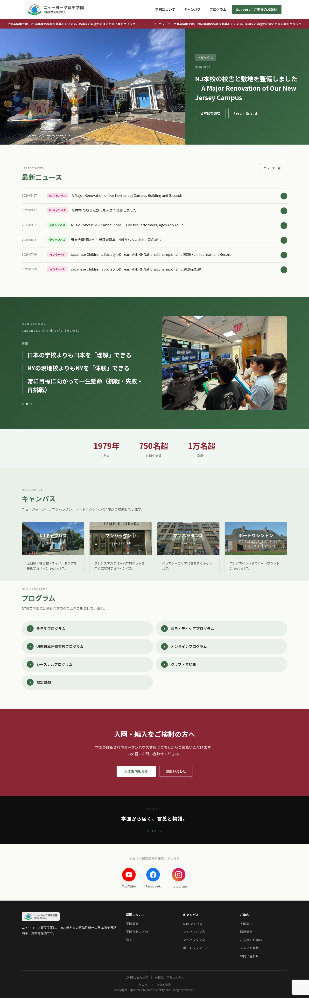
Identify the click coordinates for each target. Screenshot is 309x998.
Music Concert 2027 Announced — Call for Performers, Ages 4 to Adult (127, 224)
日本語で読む (210, 113)
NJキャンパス (193, 923)
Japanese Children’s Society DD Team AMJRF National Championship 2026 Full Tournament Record (150, 254)
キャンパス (192, 9)
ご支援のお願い (251, 940)
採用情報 (246, 931)
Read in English (245, 113)
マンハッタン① (194, 931)
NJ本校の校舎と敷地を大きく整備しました (104, 210)
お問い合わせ (176, 771)
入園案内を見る (136, 771)
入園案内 (246, 923)
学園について (165, 9)
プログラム (218, 9)
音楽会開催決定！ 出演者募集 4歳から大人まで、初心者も (116, 239)
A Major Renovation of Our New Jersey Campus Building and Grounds (127, 195)
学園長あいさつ (137, 931)
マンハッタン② (194, 940)
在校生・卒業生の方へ (169, 977)
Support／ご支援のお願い (256, 9)
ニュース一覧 (274, 168)
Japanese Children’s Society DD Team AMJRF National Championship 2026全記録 (135, 269)
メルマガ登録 (249, 948)
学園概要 (132, 923)
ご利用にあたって (136, 977)
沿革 (129, 940)
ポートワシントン (195, 948)
